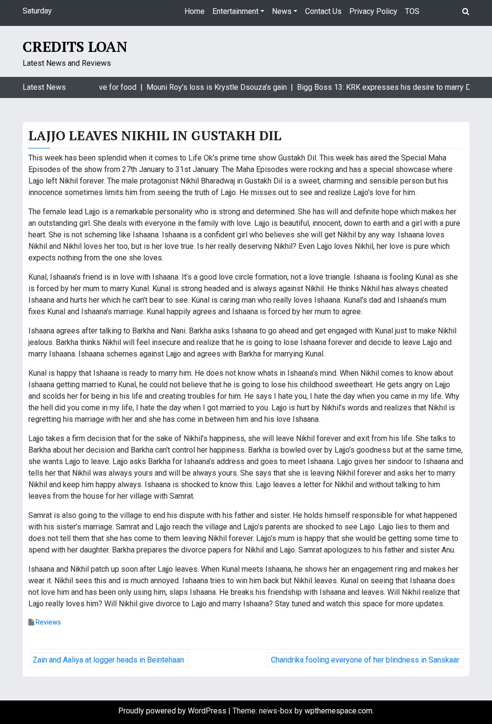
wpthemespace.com (338, 710)
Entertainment (235, 11)
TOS (412, 11)
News (282, 11)
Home (194, 11)
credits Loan (75, 46)
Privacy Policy (373, 11)
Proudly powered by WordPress (173, 710)
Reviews (48, 622)
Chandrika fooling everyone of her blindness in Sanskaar (365, 659)
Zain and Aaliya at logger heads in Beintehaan (108, 659)
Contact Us (323, 11)
